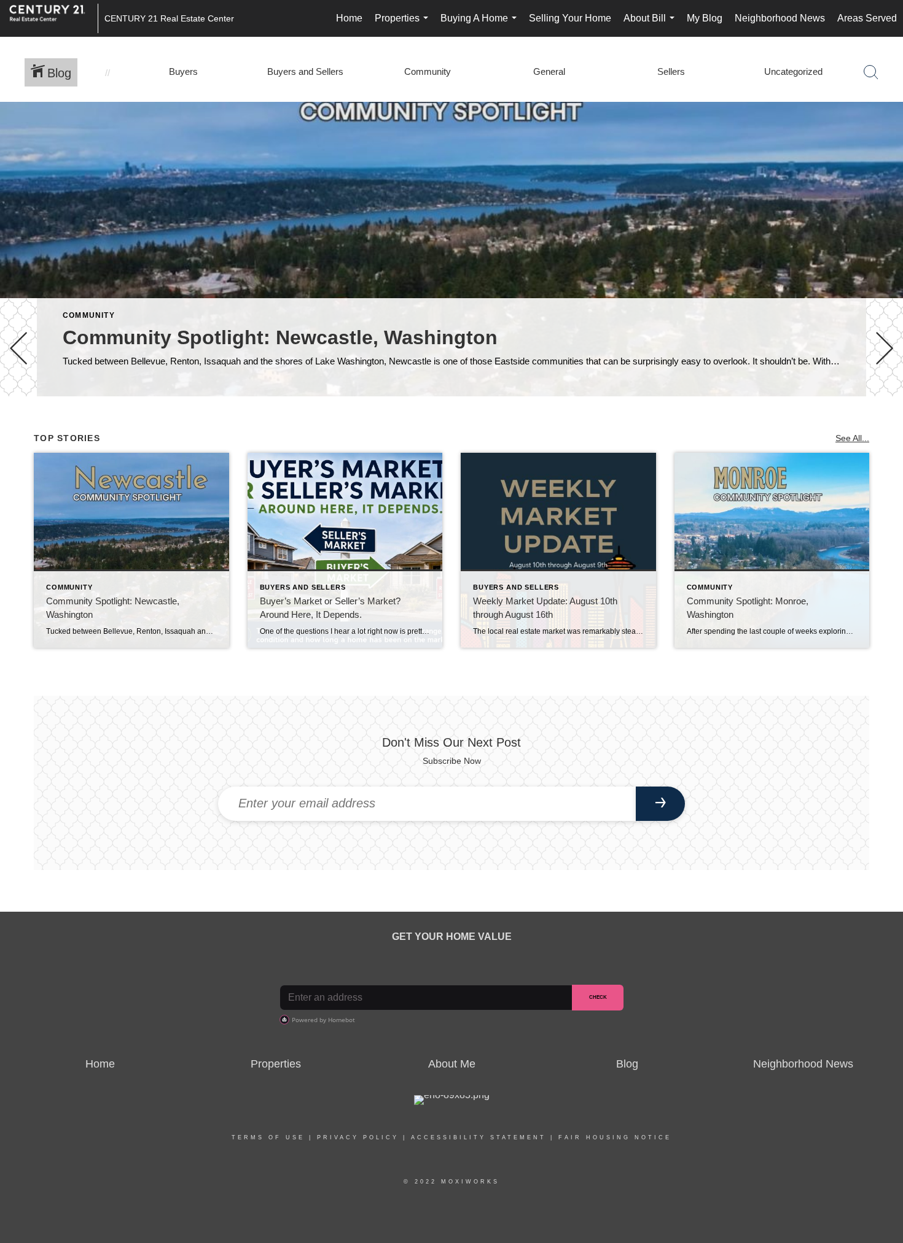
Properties (404, 25)
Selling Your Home (570, 18)
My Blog (704, 18)
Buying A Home (481, 25)
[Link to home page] (53, 18)
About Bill (651, 25)
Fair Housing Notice (614, 1137)
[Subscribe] (660, 804)
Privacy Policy (358, 1137)
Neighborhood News (780, 18)
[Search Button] (871, 72)
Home (349, 18)
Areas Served (867, 18)
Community (89, 315)
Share (883, 431)
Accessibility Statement (478, 1137)
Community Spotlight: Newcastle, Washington (280, 337)
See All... (852, 438)
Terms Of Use (268, 1137)
